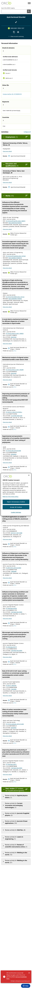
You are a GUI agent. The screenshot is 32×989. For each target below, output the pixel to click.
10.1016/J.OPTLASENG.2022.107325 (16, 256)
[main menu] (29, 3)
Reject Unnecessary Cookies (16, 502)
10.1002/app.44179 (11, 647)
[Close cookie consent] (29, 475)
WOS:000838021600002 (15, 298)
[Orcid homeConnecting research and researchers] (6, 3)
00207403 (13, 337)
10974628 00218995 (16, 612)
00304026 (13, 454)
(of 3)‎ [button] (14, 546)
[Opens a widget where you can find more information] (25, 986)
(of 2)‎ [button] (14, 351)
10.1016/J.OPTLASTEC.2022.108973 (15, 221)
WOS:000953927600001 (15, 223)
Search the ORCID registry (8, 8)
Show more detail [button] (7, 151)
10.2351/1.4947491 (11, 685)
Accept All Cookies (16, 507)
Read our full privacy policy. (10, 496)
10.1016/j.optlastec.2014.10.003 (15, 724)
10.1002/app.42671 (11, 764)
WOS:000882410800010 (15, 258)
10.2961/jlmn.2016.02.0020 (13, 568)
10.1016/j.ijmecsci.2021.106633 (14, 333)
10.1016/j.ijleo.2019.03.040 (13, 450)
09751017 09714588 (16, 533)
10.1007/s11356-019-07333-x (14, 412)
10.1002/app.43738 (11, 608)
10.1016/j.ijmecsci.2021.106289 (14, 370)
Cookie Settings (16, 512)
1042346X (13, 689)
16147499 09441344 (16, 416)
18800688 (13, 571)
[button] (27, 132)
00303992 (13, 727)
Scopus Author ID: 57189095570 (12, 94)
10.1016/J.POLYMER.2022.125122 (15, 297)
